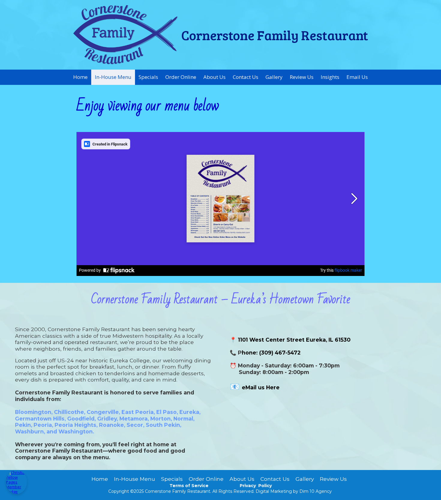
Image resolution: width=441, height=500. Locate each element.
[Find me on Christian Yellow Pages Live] (16, 482)
